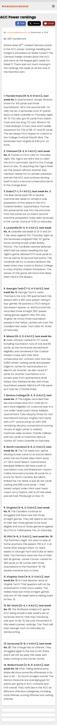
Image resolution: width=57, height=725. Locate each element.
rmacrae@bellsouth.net (18, 32)
